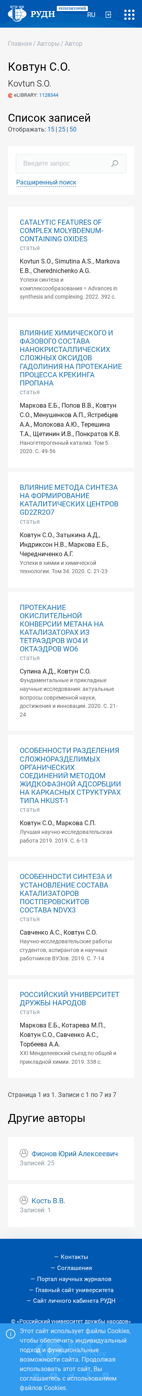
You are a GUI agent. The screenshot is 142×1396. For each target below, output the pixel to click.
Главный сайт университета (75, 1290)
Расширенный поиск (46, 182)
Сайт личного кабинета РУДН (74, 1300)
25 (61, 129)
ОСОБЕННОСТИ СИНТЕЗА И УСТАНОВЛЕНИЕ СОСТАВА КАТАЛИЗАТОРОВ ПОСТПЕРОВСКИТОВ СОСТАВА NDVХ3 (66, 893)
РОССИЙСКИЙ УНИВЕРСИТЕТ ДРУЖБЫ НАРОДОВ (70, 999)
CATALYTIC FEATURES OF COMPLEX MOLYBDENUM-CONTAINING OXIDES (61, 230)
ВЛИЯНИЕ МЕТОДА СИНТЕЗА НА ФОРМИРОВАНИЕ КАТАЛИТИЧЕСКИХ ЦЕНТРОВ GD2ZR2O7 (69, 500)
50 (73, 129)
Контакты (74, 1257)
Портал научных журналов (74, 1279)
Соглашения (74, 1268)
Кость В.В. (48, 1201)
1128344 (48, 95)
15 (50, 129)
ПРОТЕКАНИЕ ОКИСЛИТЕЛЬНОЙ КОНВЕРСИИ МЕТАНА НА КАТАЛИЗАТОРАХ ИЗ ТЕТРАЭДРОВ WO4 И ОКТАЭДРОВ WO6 (62, 628)
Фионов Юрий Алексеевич (75, 1154)
